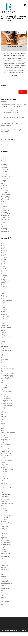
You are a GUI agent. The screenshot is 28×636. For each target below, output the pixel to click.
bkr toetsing (4, 318)
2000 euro (4, 256)
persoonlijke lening (6, 523)
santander (4, 537)
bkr (2, 313)
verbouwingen (5, 581)
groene (3, 380)
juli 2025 (3, 180)
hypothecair (4, 396)
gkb (2, 371)
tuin (2, 558)
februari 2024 (5, 210)
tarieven (3, 549)
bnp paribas (4, 322)
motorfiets (4, 482)
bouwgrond (4, 325)
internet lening (5, 418)
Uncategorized (5, 562)
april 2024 (4, 207)
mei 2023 (3, 226)
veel (2, 574)
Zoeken (4, 85)
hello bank (4, 386)
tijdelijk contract (5, 553)
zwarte (3, 603)
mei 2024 (3, 205)
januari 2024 (4, 212)
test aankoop (5, 551)
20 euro (3, 252)
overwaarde (4, 512)
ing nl (2, 414)
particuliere (4, 517)
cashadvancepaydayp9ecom (15, 46)
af (1, 274)
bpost (2, 329)
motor (3, 480)
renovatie (3, 532)
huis (2, 393)
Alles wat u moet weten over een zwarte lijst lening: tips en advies (14, 54)
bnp (2, 320)
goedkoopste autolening (8, 373)
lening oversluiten (6, 457)
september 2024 (5, 198)
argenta (3, 282)
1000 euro (4, 249)
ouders (3, 507)
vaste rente (4, 571)
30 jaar (3, 261)
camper (3, 330)
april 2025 (4, 185)
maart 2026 (4, 166)
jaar (2, 419)
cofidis (3, 339)
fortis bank (4, 366)
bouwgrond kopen (6, 327)
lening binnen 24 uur (7, 451)
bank (2, 295)
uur (2, 564)
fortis (2, 364)
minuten (3, 475)
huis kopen (4, 395)
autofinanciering (5, 288)
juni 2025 (3, 182)
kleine (2, 430)
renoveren (4, 533)
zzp (2, 605)
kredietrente (4, 443)
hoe (2, 389)
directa (3, 348)
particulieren (4, 519)
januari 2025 (4, 191)
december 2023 (5, 214)
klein (2, 428)
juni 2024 (3, 203)
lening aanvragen (6, 448)
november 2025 (5, 173)
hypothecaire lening (6, 403)
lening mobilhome (6, 453)
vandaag (3, 567)
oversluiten (4, 510)
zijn (2, 599)
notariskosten (5, 491)
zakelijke (3, 597)
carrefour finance (6, 336)
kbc (2, 421)
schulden (3, 539)
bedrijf (3, 302)
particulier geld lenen (7, 516)
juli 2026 (3, 159)
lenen (2, 446)
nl (1, 489)
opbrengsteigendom (7, 503)
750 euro (3, 272)
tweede (3, 560)
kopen (3, 434)
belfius (3, 306)
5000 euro (4, 270)
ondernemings (5, 500)
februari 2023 (5, 232)
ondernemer (4, 496)
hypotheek (4, 407)
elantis (3, 355)
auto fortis (4, 286)
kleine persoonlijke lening (8, 432)
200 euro (3, 254)
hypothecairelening (6, 405)
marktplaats (4, 464)
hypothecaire (5, 402)
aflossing (3, 279)
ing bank (3, 412)
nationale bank (5, 485)
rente (2, 535)
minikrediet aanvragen (7, 469)
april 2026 (4, 164)
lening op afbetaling (6, 455)
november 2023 (5, 215)
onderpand (4, 501)
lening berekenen (6, 450)
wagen (3, 587)
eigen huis (4, 354)
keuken (3, 423)
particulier (4, 514)
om (2, 492)
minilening (4, 471)
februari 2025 (5, 189)
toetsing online (5, 556)
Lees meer (14, 75)
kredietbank (4, 441)
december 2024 (5, 192)
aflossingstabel (5, 281)
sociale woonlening (6, 544)
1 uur (2, 243)
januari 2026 (4, 169)
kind (2, 425)
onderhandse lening (6, 494)
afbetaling (4, 275)
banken (3, 298)
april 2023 (4, 228)
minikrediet (4, 468)
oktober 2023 (5, 217)
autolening (4, 290)
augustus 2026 (5, 157)
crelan (3, 341)
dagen (3, 345)
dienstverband (5, 347)
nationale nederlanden (7, 487)
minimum (4, 473)
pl (1, 524)
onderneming (5, 498)
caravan (3, 332)
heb (2, 384)
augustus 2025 (5, 178)
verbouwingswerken (6, 583)
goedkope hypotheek (7, 377)
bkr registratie (5, 316)
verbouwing (4, 580)
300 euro (3, 263)
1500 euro (4, 250)
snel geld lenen (5, 540)
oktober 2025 (5, 175)
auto (2, 284)
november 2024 (5, 194)
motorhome (4, 484)
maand (3, 462)
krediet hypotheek (6, 439)
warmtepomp (5, 589)
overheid (3, 508)
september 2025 (5, 176)
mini (2, 466)
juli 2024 (3, 201)
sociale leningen (5, 542)
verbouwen (4, 578)
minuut (3, 476)
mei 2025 (3, 183)
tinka (2, 555)
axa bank (3, 293)
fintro (2, 363)
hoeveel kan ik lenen (6, 391)
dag (2, 343)
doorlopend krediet (6, 350)
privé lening (4, 528)
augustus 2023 (5, 221)
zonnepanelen (5, 601)
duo (2, 352)
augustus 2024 (5, 199)
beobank (3, 307)
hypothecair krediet (6, 398)
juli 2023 (3, 223)
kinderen (3, 427)
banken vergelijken (6, 300)
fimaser (3, 361)
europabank (4, 359)
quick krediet (4, 530)
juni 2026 (3, 160)
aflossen (3, 277)
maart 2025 (4, 187)
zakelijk (3, 596)
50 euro (3, 266)
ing (2, 411)
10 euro (3, 245)
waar (2, 585)
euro (2, 357)
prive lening (4, 526)
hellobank (4, 387)
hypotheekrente (5, 409)
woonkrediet (4, 594)
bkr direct (4, 314)
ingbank (3, 416)
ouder (3, 505)
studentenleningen (6, 548)
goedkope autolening (7, 375)
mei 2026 (3, 162)
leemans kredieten (6, 444)
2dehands (4, 259)
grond (3, 382)
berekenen (4, 309)
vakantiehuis (4, 565)
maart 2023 (4, 230)
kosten (3, 435)
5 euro (3, 265)
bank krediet (4, 297)
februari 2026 (5, 167)
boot (2, 323)
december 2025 (5, 171)
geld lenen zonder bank (7, 368)
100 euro (3, 247)
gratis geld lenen (5, 379)
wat (2, 590)
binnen (3, 311)
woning (3, 592)
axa (2, 291)
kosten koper (5, 437)
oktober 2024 (5, 196)
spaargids (4, 546)
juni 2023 (3, 224)
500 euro (3, 268)
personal (3, 521)
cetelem (3, 338)
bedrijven (3, 304)
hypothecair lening (6, 400)
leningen (3, 459)
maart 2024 (4, 208)
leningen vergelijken (6, 460)
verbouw (3, 576)
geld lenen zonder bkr (7, 370)
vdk (2, 572)
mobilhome (4, 478)
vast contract (5, 569)
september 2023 (5, 219)
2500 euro (4, 258)
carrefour (3, 334)
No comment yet (14, 49)
